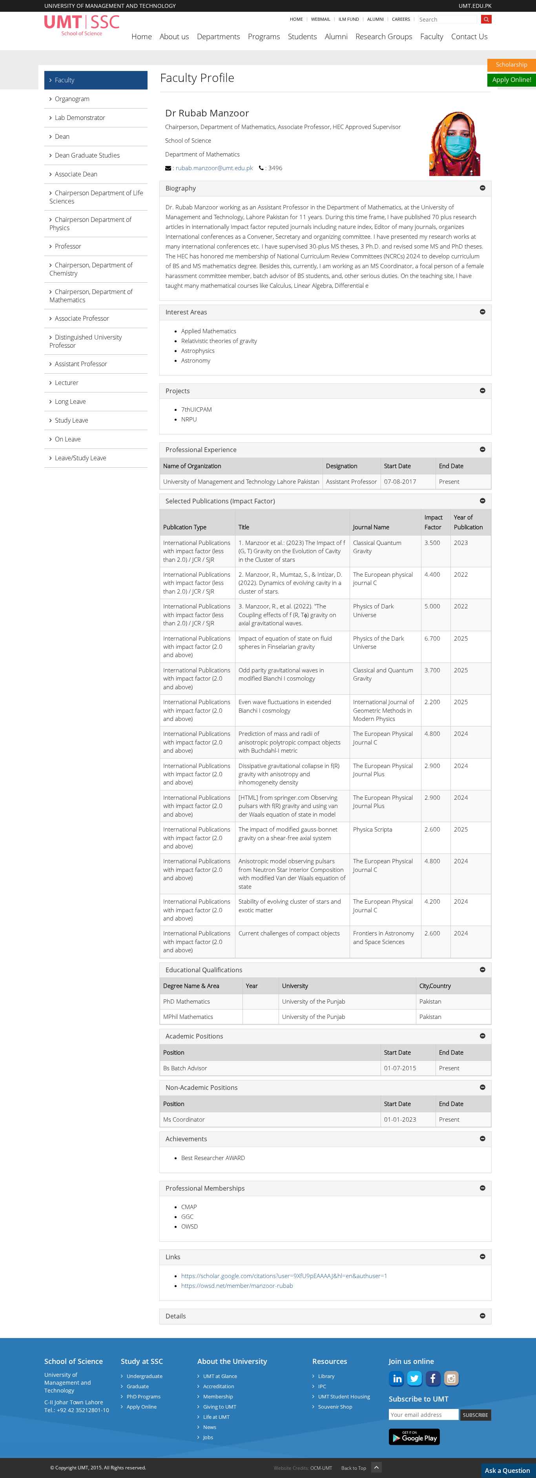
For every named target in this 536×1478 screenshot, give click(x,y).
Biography (181, 188)
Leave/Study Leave (80, 458)
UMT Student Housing (344, 1396)
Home (296, 19)
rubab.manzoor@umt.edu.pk (214, 168)
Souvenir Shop (335, 1406)
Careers (401, 19)
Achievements (186, 1139)
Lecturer (66, 382)
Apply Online (142, 1406)
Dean (62, 136)
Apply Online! (511, 79)
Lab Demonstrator (80, 117)
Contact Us (469, 36)
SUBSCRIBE (475, 1415)
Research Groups (384, 36)
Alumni (375, 19)
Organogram (72, 98)
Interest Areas (186, 312)
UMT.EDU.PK (475, 5)
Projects (178, 391)
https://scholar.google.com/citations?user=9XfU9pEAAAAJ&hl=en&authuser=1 (284, 1276)
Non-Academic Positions (202, 1087)
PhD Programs (143, 1396)
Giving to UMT (219, 1406)
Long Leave (70, 401)
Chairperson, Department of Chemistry (91, 269)
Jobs (208, 1437)
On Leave (68, 439)
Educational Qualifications (204, 970)
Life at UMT (216, 1416)
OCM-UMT (321, 1468)
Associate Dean (76, 174)
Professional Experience (201, 450)
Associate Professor (82, 318)
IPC (322, 1386)
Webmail (320, 19)
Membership (218, 1396)
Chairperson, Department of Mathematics (91, 295)
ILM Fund (349, 19)
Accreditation (218, 1386)
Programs (264, 36)
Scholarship (511, 64)
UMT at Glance (220, 1376)
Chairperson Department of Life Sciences (96, 197)
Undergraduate (144, 1376)
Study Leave (71, 420)
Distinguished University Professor (85, 341)
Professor (68, 246)
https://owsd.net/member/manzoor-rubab (237, 1285)
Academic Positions (194, 1036)
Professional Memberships (205, 1188)
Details (176, 1316)
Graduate (138, 1386)
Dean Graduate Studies (87, 155)
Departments (218, 36)
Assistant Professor (81, 364)
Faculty (431, 36)
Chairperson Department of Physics (90, 223)
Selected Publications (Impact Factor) (220, 501)
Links (173, 1257)
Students (302, 36)
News (209, 1427)
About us (174, 36)
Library (326, 1376)
